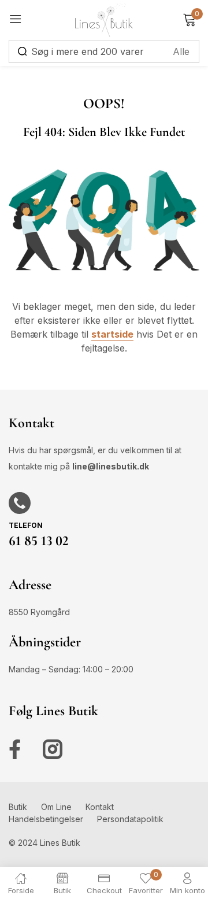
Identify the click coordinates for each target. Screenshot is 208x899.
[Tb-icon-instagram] (52, 749)
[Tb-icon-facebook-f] (18, 749)
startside (112, 334)
